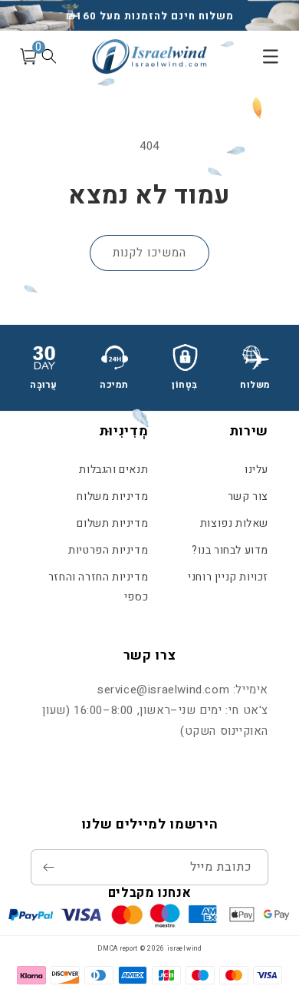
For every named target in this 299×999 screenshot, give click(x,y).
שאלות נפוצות (234, 523)
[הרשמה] (48, 867)
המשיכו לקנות (149, 252)
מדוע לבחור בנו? (230, 550)
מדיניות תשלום (112, 523)
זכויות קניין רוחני (228, 577)
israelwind (184, 949)
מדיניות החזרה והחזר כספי (98, 586)
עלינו (256, 469)
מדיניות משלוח (112, 496)
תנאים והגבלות (113, 469)
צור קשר (248, 496)
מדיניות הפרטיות (108, 550)
